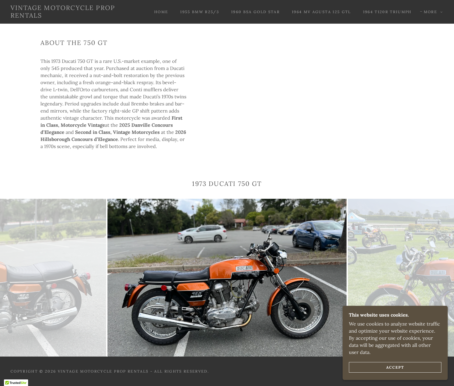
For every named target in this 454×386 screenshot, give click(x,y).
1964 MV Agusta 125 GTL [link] (321, 11)
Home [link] (161, 11)
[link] (71, 16)
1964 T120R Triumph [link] (387, 11)
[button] (431, 12)
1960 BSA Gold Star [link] (255, 11)
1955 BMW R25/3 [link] (199, 11)
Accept (395, 367)
